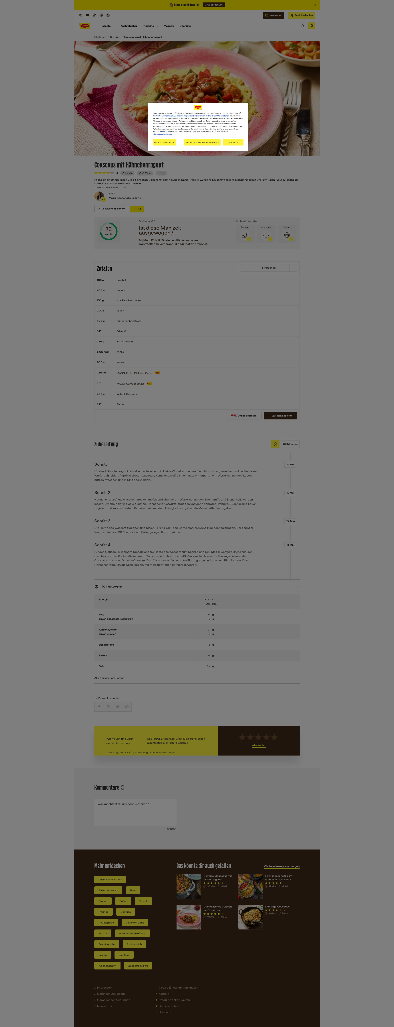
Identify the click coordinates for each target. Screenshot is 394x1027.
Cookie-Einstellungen (164, 142)
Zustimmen (233, 142)
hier (163, 131)
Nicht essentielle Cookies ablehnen (202, 142)
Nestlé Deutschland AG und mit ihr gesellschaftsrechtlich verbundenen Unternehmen (192, 116)
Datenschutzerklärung (162, 134)
